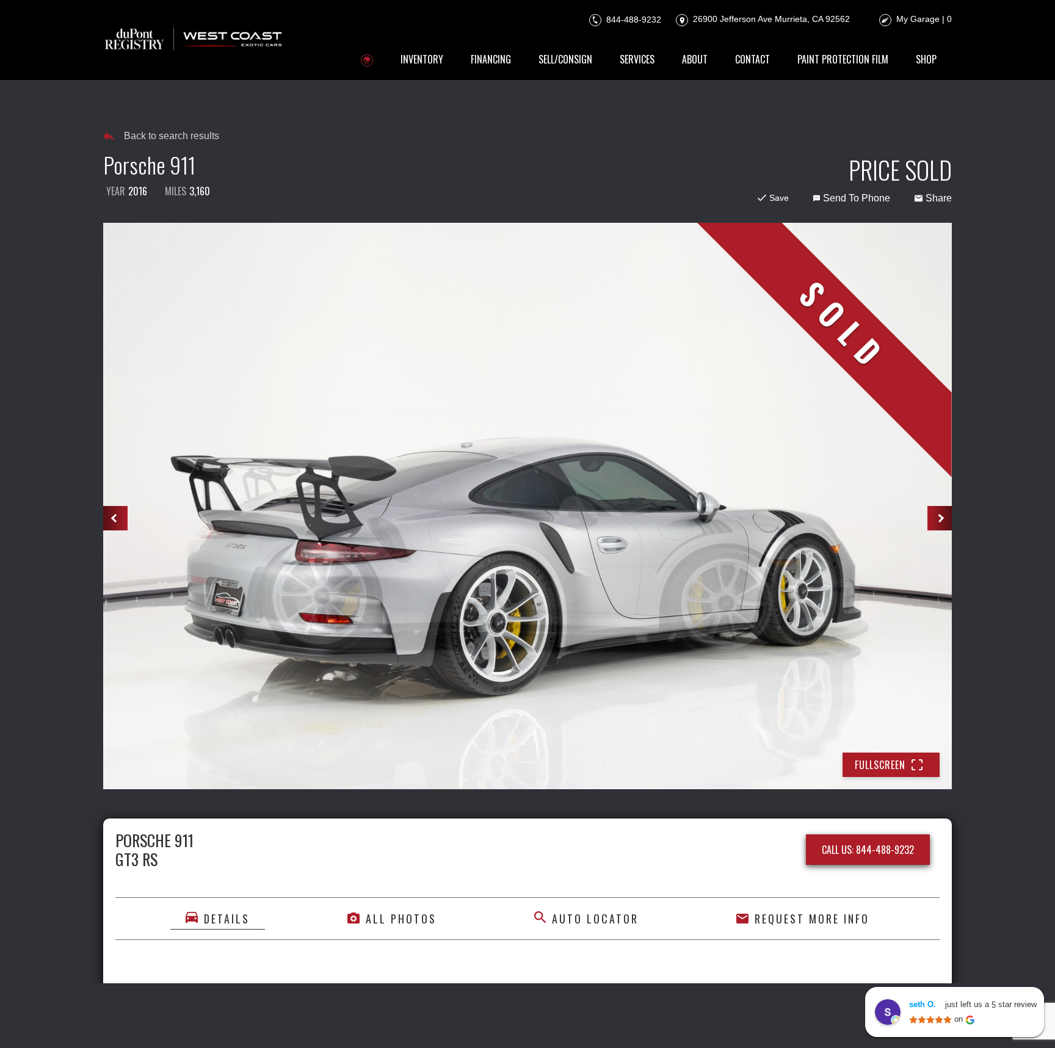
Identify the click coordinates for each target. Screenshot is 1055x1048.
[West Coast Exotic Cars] (194, 40)
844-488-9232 (632, 19)
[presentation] (115, 518)
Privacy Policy (361, 1022)
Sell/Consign (565, 59)
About (695, 59)
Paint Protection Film (842, 59)
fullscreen (880, 764)
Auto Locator (595, 919)
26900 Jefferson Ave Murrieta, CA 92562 (770, 19)
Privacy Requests (509, 1022)
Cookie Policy (432, 1022)
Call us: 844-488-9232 (868, 849)
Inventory (422, 59)
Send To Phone (856, 198)
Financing (491, 59)
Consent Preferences (604, 1022)
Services (637, 59)
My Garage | (924, 19)
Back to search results (171, 136)
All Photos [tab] (401, 919)
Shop (926, 59)
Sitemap (677, 1022)
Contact (752, 59)
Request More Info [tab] (812, 919)
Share (939, 198)
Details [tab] (227, 919)
